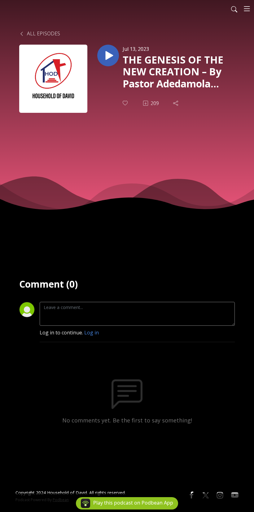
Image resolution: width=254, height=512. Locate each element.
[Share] (176, 103)
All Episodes (43, 33)
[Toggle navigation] (247, 9)
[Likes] (125, 103)
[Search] (234, 8)
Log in (91, 332)
